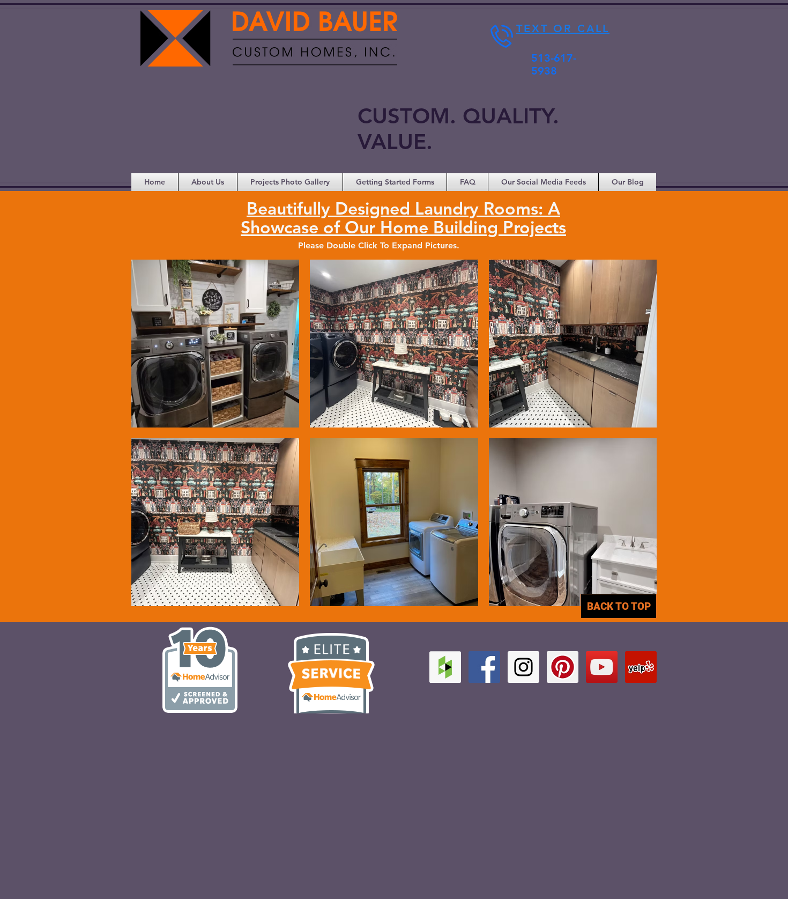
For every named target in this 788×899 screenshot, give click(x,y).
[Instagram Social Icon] (523, 667)
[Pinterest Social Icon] (562, 667)
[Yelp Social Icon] (641, 667)
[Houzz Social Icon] (445, 667)
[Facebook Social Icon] (484, 667)
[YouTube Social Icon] (602, 667)
